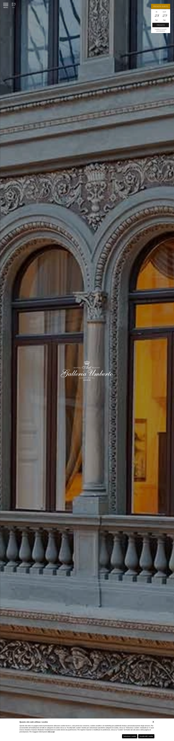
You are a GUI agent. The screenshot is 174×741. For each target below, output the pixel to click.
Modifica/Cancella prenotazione (160, 30)
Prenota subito (160, 6)
